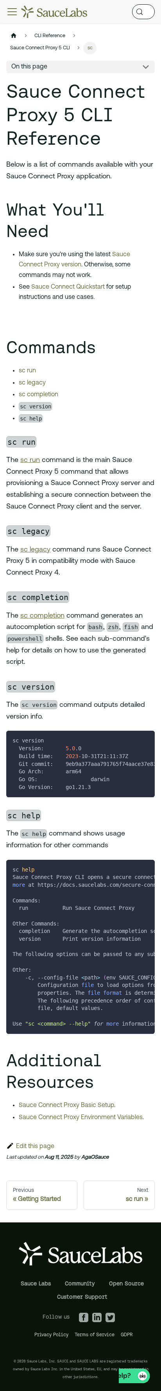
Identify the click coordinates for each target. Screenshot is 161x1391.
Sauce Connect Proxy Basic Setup (66, 1105)
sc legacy (32, 383)
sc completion (38, 395)
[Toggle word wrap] (131, 740)
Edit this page (35, 1146)
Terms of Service (94, 1334)
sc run (27, 371)
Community (80, 1283)
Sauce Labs (36, 1283)
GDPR (127, 1334)
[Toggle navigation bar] (12, 12)
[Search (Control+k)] (143, 11)
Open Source (126, 1283)
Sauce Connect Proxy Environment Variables (81, 1117)
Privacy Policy (51, 1334)
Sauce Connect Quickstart (68, 287)
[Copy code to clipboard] (145, 740)
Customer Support (82, 1297)
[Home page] (13, 36)
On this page (29, 67)
